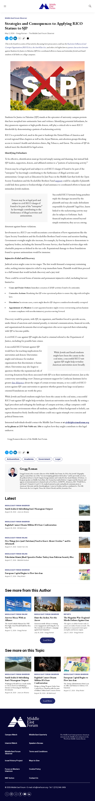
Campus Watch (11, 735)
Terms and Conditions (38, 751)
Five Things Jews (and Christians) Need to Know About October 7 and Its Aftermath (38, 542)
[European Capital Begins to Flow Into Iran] (84, 574)
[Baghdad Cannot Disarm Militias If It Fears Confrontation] (84, 526)
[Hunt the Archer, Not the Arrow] (47, 604)
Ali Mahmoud (21, 528)
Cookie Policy (35, 769)
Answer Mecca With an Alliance (15, 619)
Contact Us (33, 778)
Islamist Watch (11, 743)
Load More (47, 640)
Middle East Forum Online (16, 538)
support (58, 180)
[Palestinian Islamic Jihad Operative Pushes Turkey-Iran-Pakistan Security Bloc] (84, 558)
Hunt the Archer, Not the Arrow (45, 619)
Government (44, 459)
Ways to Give (34, 761)
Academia (29, 459)
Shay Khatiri (21, 576)
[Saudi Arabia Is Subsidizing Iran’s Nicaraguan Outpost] (84, 510)
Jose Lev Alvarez (23, 512)
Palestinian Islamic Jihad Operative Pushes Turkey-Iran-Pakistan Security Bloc (39, 557)
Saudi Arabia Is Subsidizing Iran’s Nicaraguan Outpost (29, 508)
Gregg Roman (21, 33)
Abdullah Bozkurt (23, 560)
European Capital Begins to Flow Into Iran (24, 573)
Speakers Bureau (36, 743)
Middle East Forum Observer (16, 18)
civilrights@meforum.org (77, 422)
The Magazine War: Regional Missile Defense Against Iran (77, 619)
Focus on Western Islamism (12, 770)
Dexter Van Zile (22, 547)
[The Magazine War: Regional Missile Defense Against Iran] (77, 604)
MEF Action (9, 778)
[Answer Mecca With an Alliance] (18, 604)
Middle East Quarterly (38, 735)
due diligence (18, 382)
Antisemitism (13, 459)
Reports (67, 614)
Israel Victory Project (14, 761)
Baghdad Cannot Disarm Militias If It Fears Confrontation (30, 524)
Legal (57, 459)
